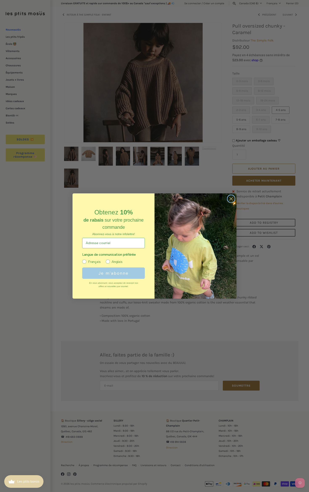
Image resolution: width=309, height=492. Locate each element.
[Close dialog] (231, 198)
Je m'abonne (113, 273)
